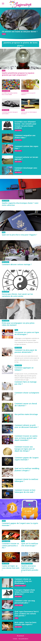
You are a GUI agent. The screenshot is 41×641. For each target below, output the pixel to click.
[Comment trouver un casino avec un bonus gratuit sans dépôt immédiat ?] (7, 439)
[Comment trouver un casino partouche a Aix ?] (11, 535)
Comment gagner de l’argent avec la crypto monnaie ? (20, 524)
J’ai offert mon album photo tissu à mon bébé (9, 93)
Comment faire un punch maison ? (28, 93)
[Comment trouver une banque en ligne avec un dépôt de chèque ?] (7, 450)
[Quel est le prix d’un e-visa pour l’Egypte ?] (20, 221)
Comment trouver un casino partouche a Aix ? (10, 545)
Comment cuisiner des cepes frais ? (26, 147)
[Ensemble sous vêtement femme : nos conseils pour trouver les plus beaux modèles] (7, 125)
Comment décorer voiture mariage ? (17, 264)
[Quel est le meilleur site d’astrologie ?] (30, 535)
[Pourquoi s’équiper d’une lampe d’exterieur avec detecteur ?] (7, 593)
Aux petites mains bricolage (26, 414)
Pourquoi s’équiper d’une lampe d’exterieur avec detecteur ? (25, 592)
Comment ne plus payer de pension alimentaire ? (26, 351)
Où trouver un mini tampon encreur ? (29, 112)
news (3, 521)
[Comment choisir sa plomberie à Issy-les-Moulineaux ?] (7, 582)
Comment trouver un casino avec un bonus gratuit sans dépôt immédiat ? (26, 438)
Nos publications (23, 638)
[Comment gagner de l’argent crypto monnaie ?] (7, 461)
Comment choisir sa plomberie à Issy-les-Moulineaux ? (23, 581)
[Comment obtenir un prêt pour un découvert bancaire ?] (7, 429)
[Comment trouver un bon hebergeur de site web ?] (7, 493)
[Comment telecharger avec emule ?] (7, 170)
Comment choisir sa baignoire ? (27, 394)
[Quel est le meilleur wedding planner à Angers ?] (7, 472)
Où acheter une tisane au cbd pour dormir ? (19, 31)
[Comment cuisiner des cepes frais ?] (7, 148)
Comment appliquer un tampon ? (24, 369)
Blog (3, 70)
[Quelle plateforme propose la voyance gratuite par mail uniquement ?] (20, 59)
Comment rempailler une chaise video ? (25, 136)
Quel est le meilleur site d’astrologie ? (29, 544)
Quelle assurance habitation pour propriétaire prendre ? (29, 569)
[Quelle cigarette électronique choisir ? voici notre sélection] (20, 189)
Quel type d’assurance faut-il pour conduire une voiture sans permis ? (27, 613)
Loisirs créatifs (6, 91)
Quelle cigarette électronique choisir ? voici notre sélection (20, 204)
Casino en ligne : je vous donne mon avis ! (10, 568)
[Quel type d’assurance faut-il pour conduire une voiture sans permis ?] (7, 615)
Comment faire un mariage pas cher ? (26, 383)
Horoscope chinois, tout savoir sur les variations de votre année (17, 295)
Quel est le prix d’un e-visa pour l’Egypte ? (19, 235)
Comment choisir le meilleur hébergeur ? (26, 480)
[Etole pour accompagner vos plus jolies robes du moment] (20, 309)
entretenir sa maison (27, 563)
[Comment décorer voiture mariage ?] (20, 250)
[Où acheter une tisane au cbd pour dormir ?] (20, 20)
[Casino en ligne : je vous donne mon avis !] (11, 557)
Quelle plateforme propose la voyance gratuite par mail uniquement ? (18, 74)
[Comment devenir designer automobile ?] (11, 104)
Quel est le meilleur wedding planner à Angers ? (27, 469)
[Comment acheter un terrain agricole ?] (7, 159)
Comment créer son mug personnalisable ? (25, 602)
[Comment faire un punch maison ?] (30, 85)
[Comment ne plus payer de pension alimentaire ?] (7, 351)
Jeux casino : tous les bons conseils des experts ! (25, 623)
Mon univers (25, 91)
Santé (3, 34)
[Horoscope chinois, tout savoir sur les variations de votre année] (20, 280)
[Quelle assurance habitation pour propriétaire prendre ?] (30, 557)
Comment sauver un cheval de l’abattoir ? (26, 404)
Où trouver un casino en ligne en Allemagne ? (27, 333)
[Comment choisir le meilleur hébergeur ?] (7, 483)
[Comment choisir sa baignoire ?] (7, 396)
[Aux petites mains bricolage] (7, 418)
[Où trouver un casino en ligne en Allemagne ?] (7, 334)
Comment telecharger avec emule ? (26, 169)
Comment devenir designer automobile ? (10, 112)
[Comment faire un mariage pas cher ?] (7, 385)
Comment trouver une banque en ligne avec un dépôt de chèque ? (25, 449)
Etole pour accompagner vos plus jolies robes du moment (18, 324)
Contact (15, 638)
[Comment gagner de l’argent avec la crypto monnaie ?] (20, 509)
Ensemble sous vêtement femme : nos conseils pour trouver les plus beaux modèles (25, 125)
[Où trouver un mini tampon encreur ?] (30, 104)
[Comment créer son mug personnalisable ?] (7, 604)
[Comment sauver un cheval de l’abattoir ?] (7, 407)
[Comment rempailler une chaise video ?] (7, 138)
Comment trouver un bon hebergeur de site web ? (25, 491)
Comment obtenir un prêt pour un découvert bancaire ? (26, 426)
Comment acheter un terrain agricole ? (26, 158)
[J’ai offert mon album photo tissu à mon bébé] (11, 85)
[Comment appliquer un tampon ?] (7, 369)
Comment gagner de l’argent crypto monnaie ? (27, 459)
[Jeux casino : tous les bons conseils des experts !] (7, 626)
